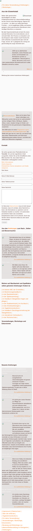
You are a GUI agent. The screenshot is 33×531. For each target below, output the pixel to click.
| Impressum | (6, 511)
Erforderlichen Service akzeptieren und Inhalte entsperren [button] (15, 167)
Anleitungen (12, 228)
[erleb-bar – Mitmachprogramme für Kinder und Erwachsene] (0, 1)
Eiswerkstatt (11, 337)
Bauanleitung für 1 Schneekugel (11, 234)
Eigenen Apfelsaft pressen (9, 354)
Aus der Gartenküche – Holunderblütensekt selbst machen (15, 490)
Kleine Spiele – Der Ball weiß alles (12, 262)
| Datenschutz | (16, 511)
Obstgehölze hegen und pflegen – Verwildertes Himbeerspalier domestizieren (16, 420)
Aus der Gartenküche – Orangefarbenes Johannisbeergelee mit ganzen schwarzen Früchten (14, 371)
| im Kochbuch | (23, 303)
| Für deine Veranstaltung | (11, 5)
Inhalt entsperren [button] (7, 164)
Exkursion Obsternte (15, 341)
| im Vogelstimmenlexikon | (11, 308)
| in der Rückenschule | (9, 317)
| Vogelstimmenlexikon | (10, 516)
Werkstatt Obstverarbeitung (14, 358)
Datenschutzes (14, 206)
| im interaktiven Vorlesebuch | (12, 315)
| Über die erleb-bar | (9, 513)
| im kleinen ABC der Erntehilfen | (13, 290)
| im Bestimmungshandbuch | (11, 292)
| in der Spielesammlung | (10, 296)
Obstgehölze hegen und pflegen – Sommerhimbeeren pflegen (12, 396)
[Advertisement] (16, 92)
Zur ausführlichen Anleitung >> (23, 259)
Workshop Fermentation (16, 347)
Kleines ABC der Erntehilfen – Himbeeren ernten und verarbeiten (16, 455)
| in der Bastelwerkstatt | (10, 294)
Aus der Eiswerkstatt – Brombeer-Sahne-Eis (15, 48)
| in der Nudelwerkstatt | (10, 303)
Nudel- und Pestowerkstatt (11, 332)
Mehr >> (29, 69)
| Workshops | (6, 7)
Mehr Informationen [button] (7, 162)
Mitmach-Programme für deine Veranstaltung (15, 112)
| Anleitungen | (24, 5)
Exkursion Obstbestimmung (11, 328)
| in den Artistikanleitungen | (11, 306)
